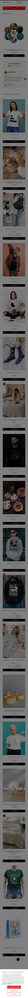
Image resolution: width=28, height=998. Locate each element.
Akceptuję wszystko (14, 987)
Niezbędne (14, 994)
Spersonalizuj (14, 990)
